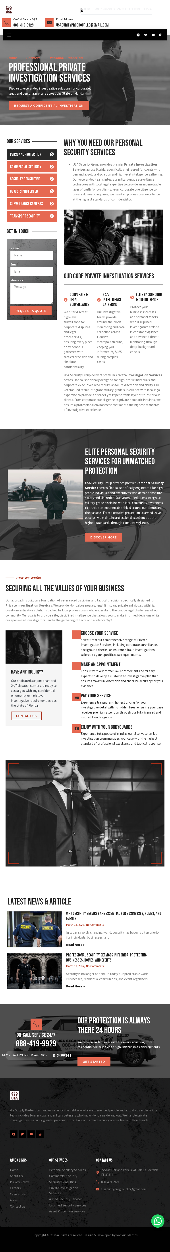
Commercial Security (25, 167)
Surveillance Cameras (26, 203)
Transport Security (25, 216)
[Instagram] (160, 34)
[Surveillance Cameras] (52, 204)
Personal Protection (25, 154)
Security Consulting (25, 179)
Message (16, 280)
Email (14, 264)
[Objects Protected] (52, 191)
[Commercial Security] (52, 167)
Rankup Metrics (127, 1235)
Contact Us (26, 716)
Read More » (75, 945)
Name (14, 248)
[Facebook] (138, 34)
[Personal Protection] (52, 154)
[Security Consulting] (52, 179)
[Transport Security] (52, 216)
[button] (9, 35)
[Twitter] (145, 34)
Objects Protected (24, 191)
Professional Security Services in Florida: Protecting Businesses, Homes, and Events (106, 958)
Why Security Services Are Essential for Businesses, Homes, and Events (113, 916)
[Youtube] (153, 34)
